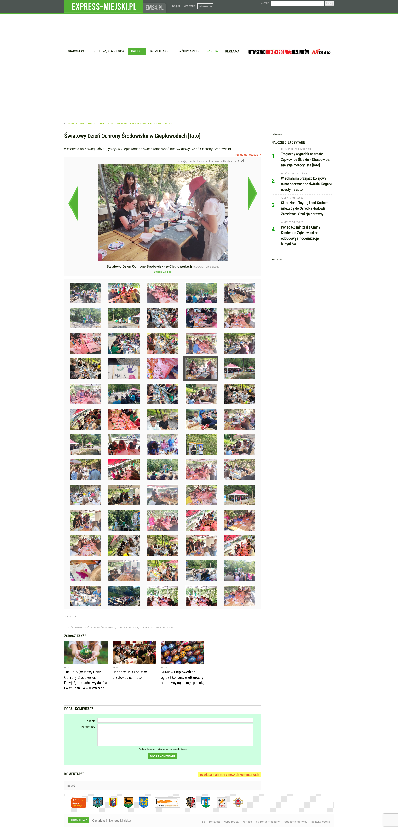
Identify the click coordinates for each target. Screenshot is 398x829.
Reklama (232, 51)
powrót (71, 785)
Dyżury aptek (188, 51)
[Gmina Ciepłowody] (125, 807)
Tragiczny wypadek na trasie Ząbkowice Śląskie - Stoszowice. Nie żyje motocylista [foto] (305, 159)
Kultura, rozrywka (108, 51)
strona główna (75, 123)
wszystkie (189, 6)
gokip (143, 628)
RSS (202, 821)
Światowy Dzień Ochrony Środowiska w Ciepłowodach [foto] (135, 123)
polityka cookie (321, 821)
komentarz (88, 726)
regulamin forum (178, 749)
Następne (252, 193)
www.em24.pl (155, 6)
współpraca (231, 821)
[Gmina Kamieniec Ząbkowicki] (140, 807)
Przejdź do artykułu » (247, 154)
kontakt (247, 821)
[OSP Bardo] (235, 806)
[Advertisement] (199, 88)
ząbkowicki (205, 6)
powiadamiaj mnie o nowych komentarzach (229, 774)
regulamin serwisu (295, 821)
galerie (91, 123)
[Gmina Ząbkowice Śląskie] (94, 807)
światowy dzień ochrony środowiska (93, 628)
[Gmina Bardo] (110, 807)
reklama (214, 821)
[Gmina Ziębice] (202, 807)
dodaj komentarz (162, 756)
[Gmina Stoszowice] (164, 807)
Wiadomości (76, 51)
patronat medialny (268, 821)
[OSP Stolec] (218, 807)
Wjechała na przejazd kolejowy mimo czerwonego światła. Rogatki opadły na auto (306, 184)
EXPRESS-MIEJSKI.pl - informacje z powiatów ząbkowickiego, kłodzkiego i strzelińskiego (103, 6)
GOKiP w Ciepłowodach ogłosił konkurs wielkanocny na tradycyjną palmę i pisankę (182, 677)
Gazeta (212, 51)
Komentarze (160, 51)
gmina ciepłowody (127, 628)
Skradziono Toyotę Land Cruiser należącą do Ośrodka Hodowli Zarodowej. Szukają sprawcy (304, 208)
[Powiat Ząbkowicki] (75, 807)
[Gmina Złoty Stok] (187, 807)
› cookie (265, 3)
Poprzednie (73, 203)
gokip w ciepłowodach (161, 628)
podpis (91, 720)
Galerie (137, 51)
